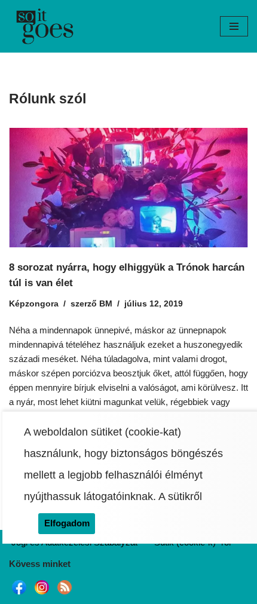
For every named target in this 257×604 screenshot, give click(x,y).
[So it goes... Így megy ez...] (45, 26)
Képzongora (34, 303)
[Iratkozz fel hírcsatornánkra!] (64, 594)
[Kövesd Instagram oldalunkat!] (42, 594)
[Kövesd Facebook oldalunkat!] (19, 594)
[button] (234, 26)
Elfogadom (67, 523)
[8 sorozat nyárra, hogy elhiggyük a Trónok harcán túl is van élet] (128, 187)
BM (105, 303)
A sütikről (180, 496)
